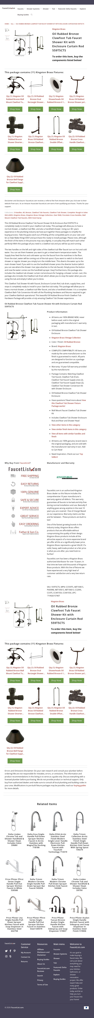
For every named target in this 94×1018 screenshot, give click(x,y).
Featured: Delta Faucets (67, 9)
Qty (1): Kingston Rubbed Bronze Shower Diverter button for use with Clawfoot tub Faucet (15, 139)
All (24, 212)
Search (40, 975)
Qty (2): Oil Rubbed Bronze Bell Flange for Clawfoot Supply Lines (15, 179)
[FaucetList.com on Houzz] (10, 956)
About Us (41, 964)
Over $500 (57, 215)
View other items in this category (66, 425)
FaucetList (25, 463)
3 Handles (18, 212)
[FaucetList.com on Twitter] (6, 951)
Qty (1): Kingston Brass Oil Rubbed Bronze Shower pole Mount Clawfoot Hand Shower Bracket (77, 99)
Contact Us (25, 957)
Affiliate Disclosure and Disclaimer (43, 952)
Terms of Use (42, 984)
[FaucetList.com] (8, 8)
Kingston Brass (58, 29)
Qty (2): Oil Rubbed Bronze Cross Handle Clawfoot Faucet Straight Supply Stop (77, 139)
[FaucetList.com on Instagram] (6, 956)
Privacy (40, 980)
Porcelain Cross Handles (71, 215)
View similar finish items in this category (69, 429)
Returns (24, 961)
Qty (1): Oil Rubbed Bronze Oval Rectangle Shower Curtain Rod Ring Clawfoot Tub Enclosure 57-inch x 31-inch (35, 99)
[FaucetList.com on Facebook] (10, 951)
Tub (53, 9)
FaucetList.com (17, 1007)
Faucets (21, 9)
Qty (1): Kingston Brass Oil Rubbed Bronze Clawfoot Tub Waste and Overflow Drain (35, 139)
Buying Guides (23, 15)
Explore (83, 9)
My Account (26, 952)
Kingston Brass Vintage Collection (39, 215)
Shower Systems (33, 9)
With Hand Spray (34, 218)
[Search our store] (32, 15)
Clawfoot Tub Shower (58, 212)
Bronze (28, 212)
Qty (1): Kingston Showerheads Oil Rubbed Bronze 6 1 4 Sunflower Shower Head (56, 99)
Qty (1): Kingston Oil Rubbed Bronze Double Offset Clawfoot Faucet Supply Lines (56, 139)
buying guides (80, 785)
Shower (46, 9)
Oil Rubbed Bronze (72, 342)
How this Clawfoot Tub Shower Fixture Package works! (69, 403)
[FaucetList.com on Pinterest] (14, 951)
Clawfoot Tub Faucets (40, 212)
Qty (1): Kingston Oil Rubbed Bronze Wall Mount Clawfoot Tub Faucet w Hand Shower (15, 99)
